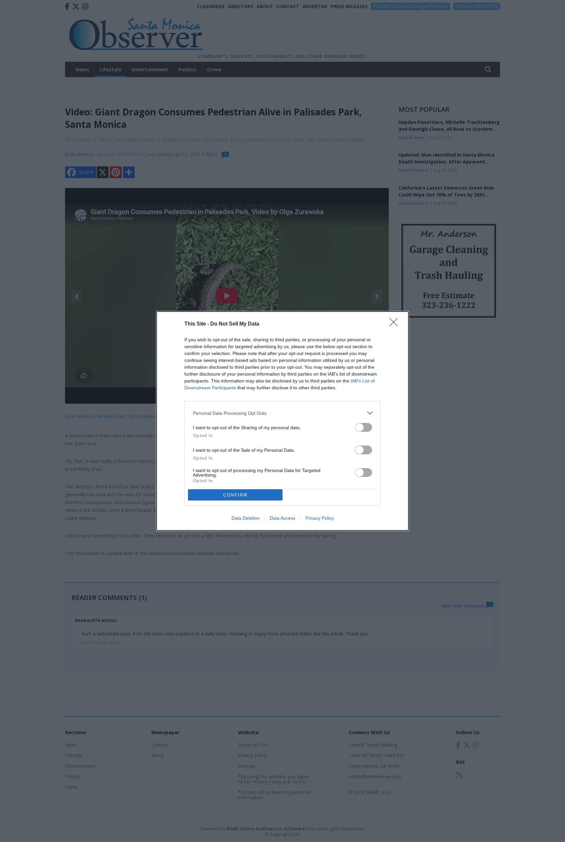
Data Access (282, 518)
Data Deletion (245, 518)
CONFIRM (235, 495)
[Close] (395, 324)
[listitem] (282, 413)
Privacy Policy (319, 518)
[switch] (363, 427)
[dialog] (282, 421)
